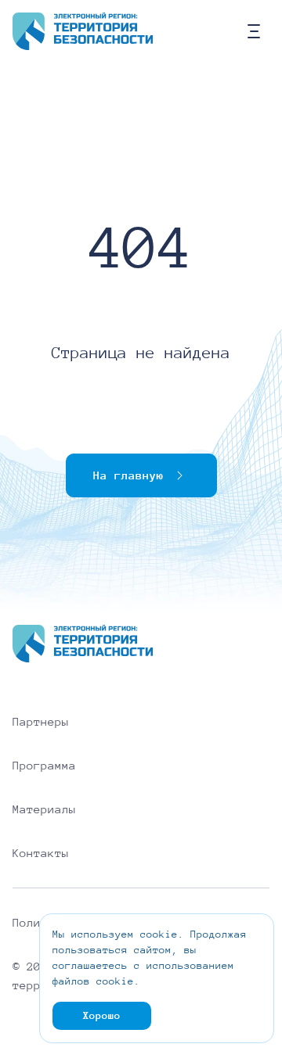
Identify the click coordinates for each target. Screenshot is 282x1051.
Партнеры (41, 722)
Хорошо (102, 1015)
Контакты (41, 853)
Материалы (44, 809)
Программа (44, 765)
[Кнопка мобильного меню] (253, 31)
